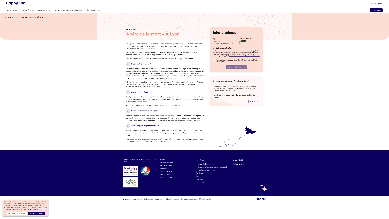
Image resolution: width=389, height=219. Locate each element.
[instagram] (260, 200)
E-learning (200, 182)
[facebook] (258, 200)
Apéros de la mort (44, 10)
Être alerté (254, 101)
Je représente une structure (206, 170)
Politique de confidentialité (154, 199)
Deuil (198, 176)
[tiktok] (265, 200)
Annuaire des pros (166, 174)
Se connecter (376, 10)
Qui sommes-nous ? (94, 10)
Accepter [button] (32, 213)
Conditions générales (189, 199)
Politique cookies (32, 209)
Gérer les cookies (205, 199)
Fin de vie (199, 173)
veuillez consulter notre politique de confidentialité (244, 56)
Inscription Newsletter (168, 178)
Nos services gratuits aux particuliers (68, 10)
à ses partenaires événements (222, 52)
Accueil (7, 17)
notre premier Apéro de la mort (169, 105)
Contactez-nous (377, 3)
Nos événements (17, 17)
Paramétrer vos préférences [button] (16, 213)
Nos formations (12, 10)
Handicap (199, 179)
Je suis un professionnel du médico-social (211, 167)
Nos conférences (28, 10)
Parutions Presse (166, 171)
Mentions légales (172, 199)
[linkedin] (263, 200)
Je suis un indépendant (204, 164)
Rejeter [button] (41, 213)
